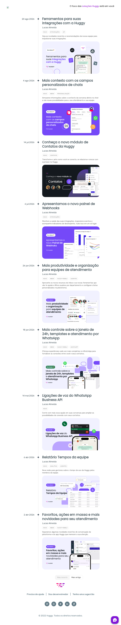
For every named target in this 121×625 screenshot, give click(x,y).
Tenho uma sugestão (83, 594)
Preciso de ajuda (35, 594)
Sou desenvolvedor (58, 594)
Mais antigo (76, 577)
